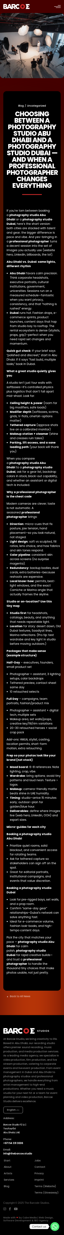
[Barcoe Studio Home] (16, 6)
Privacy (39, 1173)
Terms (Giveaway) (46, 1192)
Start (7, 1160)
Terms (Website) (45, 1186)
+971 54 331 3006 (13, 1143)
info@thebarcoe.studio (17, 1153)
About (7, 1167)
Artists (8, 1173)
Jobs (37, 1160)
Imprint (39, 1179)
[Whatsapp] (54, 1226)
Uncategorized (36, 105)
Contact (39, 1167)
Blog (21, 105)
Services (9, 1179)
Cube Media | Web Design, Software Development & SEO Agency (28, 1219)
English (11, 1110)
